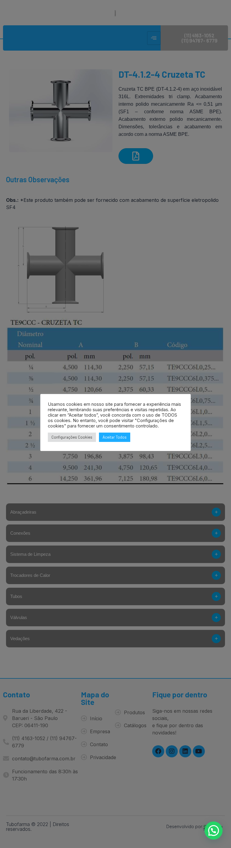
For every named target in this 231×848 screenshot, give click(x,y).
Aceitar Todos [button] (115, 437)
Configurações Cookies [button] (71, 437)
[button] (214, 830)
